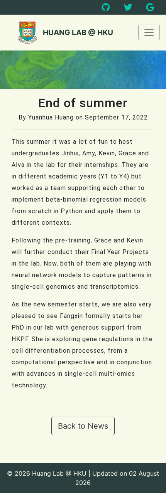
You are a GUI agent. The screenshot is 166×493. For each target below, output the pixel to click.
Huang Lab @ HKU (78, 32)
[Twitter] (128, 7)
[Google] (150, 7)
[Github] (106, 7)
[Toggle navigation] (149, 32)
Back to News (83, 426)
